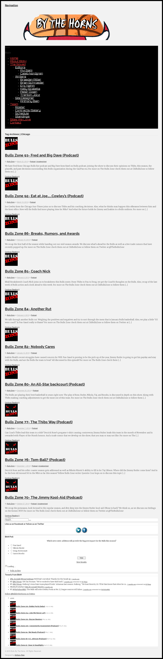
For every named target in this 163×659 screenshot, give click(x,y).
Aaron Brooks (18, 553)
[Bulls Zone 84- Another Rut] (11, 302)
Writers (20, 76)
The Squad (18, 64)
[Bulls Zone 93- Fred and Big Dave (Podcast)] (11, 149)
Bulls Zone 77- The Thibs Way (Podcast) (39, 422)
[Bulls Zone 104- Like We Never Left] (13, 613)
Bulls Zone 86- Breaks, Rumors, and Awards (42, 233)
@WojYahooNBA (19, 589)
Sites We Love (20, 119)
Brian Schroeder (32, 82)
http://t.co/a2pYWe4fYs (34, 587)
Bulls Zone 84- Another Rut (28, 309)
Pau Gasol (17, 545)
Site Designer (24, 98)
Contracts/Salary (28, 110)
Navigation (11, 5)
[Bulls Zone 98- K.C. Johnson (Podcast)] (13, 639)
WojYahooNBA (105, 589)
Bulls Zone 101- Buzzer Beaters (29, 619)
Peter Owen (28, 91)
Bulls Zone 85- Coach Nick (27, 271)
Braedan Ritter (30, 79)
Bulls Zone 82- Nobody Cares (30, 347)
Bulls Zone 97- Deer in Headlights (30, 645)
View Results (81, 562)
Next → (10, 517)
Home (14, 58)
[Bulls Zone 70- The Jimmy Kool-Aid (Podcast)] (11, 491)
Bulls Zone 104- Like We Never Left (30, 613)
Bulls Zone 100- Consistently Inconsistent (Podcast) (37, 626)
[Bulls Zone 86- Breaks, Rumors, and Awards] (11, 227)
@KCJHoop (17, 582)
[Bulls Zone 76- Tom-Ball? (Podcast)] (11, 453)
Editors (20, 67)
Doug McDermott (20, 551)
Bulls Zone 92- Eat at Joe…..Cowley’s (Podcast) (44, 196)
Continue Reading (11, 176)
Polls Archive (15, 571)
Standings (22, 116)
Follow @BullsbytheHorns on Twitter (20, 594)
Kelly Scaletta (30, 88)
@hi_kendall (15, 579)
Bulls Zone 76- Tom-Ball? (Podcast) (35, 460)
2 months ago (68, 582)
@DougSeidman (27, 579)
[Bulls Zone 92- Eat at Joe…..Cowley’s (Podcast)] (11, 189)
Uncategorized (41, 161)
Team (14, 104)
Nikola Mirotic (18, 548)
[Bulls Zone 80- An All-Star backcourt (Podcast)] (11, 378)
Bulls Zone (11, 161)
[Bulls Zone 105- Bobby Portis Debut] (13, 606)
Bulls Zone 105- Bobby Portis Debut (30, 606)
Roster (20, 107)
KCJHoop (84, 582)
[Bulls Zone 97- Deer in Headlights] (13, 645)
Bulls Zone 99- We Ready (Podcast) (30, 632)
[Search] (30, 520)
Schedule (22, 113)
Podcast (33, 161)
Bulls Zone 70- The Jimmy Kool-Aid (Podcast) (43, 497)
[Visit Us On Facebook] (85, 533)
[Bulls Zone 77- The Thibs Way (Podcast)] (11, 416)
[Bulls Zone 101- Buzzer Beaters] (13, 619)
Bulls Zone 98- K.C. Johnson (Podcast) (31, 639)
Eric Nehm (27, 85)
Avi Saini (26, 70)
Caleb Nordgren (31, 73)
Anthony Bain (29, 101)
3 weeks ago (75, 579)
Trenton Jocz (30, 95)
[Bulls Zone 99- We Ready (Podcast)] (13, 632)
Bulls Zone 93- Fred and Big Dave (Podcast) (42, 155)
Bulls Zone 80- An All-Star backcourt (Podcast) (45, 384)
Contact (15, 122)
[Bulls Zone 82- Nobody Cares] (11, 340)
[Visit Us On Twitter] (78, 533)
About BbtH (18, 61)
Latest (12, 598)
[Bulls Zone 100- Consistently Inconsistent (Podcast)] (13, 626)
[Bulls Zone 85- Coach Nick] (11, 265)
